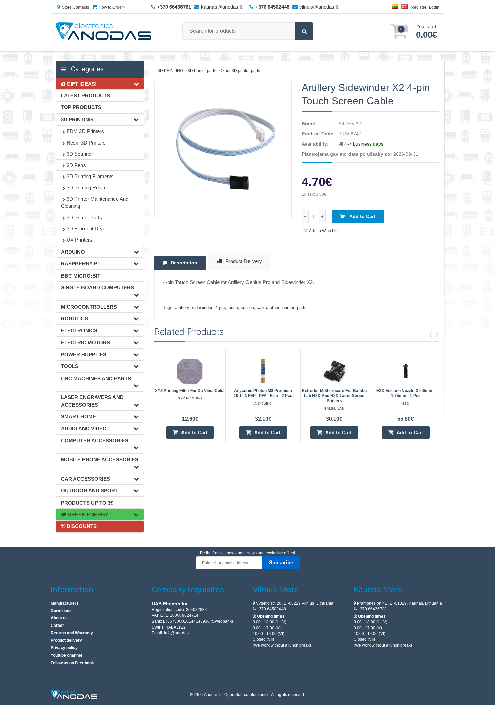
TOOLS (69, 366)
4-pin (220, 307)
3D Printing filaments (90, 176)
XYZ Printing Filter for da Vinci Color (190, 390)
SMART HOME (78, 416)
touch (232, 307)
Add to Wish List (323, 231)
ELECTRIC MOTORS (85, 342)
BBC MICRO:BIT (80, 276)
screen (247, 307)
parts (302, 307)
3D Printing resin (86, 187)
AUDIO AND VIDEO (84, 428)
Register (418, 7)
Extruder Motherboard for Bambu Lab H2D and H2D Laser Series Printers (334, 395)
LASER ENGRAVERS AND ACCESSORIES (92, 400)
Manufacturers (65, 603)
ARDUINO (73, 252)
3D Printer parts (84, 217)
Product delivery (66, 640)
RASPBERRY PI (80, 263)
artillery (182, 307)
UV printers (79, 240)
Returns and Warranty (72, 633)
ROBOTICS (74, 318)
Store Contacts (75, 7)
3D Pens (76, 165)
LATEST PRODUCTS (85, 95)
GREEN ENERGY (87, 514)
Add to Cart (361, 216)
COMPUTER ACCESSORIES (94, 440)
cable (262, 307)
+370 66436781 (372, 609)
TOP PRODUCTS (81, 107)
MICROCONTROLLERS (89, 307)
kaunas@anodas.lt (221, 7)
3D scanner (80, 154)
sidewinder (202, 307)
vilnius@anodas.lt (318, 7)
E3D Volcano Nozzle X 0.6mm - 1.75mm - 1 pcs (405, 393)
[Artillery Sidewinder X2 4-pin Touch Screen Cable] (223, 149)
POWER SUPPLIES (83, 354)
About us (59, 618)
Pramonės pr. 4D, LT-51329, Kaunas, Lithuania (399, 603)
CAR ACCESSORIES (85, 479)
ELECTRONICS (79, 330)
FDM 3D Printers (85, 131)
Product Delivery (243, 261)
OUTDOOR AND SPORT (89, 490)
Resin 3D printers (86, 143)
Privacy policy (64, 647)
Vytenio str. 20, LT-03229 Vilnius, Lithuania (294, 603)
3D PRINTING (77, 119)
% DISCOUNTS (79, 526)
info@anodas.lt (178, 633)
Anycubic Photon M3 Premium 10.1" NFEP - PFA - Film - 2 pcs (263, 393)
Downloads (61, 610)
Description (184, 262)
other (274, 307)
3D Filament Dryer (87, 228)
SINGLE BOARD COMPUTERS (97, 287)
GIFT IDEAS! (81, 84)
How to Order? (112, 7)
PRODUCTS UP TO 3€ (87, 503)
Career (57, 625)
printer (288, 307)
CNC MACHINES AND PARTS (96, 378)
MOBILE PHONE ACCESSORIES (99, 459)
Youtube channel (66, 655)
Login (434, 7)
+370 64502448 (271, 609)
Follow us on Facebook (72, 663)
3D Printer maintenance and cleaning (94, 202)
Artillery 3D (350, 123)
